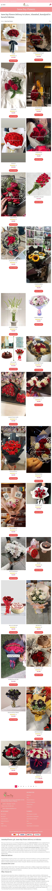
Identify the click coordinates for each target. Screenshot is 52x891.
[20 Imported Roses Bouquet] (38, 38)
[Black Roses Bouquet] (38, 709)
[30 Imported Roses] (38, 85)
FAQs (2, 823)
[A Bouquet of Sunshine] (13, 242)
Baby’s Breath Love (13, 528)
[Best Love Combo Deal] (13, 602)
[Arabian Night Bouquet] (38, 349)
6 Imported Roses (38, 152)
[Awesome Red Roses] (13, 448)
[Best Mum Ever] (38, 602)
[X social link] (3, 1)
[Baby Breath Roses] (38, 449)
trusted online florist (33, 842)
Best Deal (38, 563)
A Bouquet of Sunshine (13, 260)
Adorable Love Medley (13, 327)
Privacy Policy (30, 804)
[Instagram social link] (5, 1)
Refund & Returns (30, 799)
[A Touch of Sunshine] (38, 254)
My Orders (3, 816)
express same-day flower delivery (32, 847)
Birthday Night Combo (38, 667)
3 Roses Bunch (13, 109)
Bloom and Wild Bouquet (13, 766)
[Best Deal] (38, 549)
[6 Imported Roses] (38, 134)
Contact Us (29, 806)
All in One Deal (13, 362)
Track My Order (4, 818)
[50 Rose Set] (13, 140)
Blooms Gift (38, 775)
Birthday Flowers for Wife (13, 679)
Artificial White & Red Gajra (38, 397)
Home (2, 21)
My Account (3, 814)
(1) (16, 165)
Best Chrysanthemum (13, 571)
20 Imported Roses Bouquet (38, 52)
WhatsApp (15, 1)
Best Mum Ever (39, 625)
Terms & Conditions (31, 802)
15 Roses (13, 53)
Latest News (29, 823)
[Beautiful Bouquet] (38, 493)
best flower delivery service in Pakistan (37, 879)
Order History (4, 825)
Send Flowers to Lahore (32, 814)
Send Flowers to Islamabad (32, 816)
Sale (28, 821)
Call (11, 1)
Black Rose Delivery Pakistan (13, 712)
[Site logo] (26, 4)
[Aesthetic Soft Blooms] (38, 304)
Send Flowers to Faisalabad (33, 825)
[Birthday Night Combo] (38, 650)
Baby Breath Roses (38, 474)
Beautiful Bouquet (38, 505)
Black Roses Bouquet (39, 731)
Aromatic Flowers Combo (13, 417)
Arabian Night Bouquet (38, 363)
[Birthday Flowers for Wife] (13, 656)
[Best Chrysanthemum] (13, 553)
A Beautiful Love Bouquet (38, 196)
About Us (29, 795)
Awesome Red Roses (13, 471)
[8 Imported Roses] (13, 194)
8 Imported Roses (13, 217)
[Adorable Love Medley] (13, 309)
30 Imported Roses (38, 107)
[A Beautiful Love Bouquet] (38, 184)
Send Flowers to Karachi (32, 818)
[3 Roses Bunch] (13, 85)
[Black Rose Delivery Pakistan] (13, 699)
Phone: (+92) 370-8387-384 (8, 806)
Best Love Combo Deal (13, 625)
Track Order (34, 1)
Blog (28, 797)
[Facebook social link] (2, 1)
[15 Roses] (13, 38)
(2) (16, 55)
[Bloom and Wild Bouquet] (13, 753)
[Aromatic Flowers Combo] (13, 394)
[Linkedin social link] (7, 1)
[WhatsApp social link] (8, 1)
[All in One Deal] (13, 348)
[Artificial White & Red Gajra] (38, 384)
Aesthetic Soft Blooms (38, 317)
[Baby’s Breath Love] (13, 505)
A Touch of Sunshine (39, 284)
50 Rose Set (13, 163)
